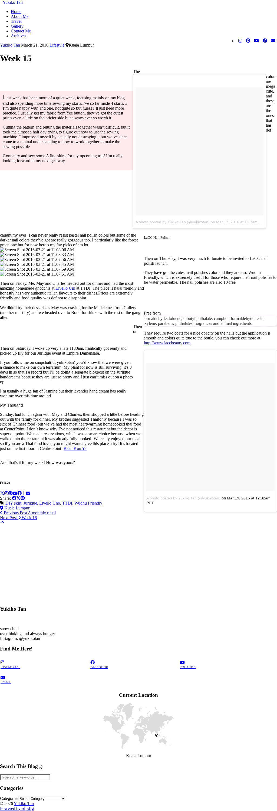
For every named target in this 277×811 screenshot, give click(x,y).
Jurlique (30, 503)
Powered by (17, 808)
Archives (18, 36)
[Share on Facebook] (14, 498)
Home (16, 11)
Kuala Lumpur (16, 508)
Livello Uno (49, 503)
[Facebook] (265, 40)
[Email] (273, 40)
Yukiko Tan (13, 2)
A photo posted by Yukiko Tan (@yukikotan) (173, 222)
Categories (9, 798)
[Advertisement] (138, 563)
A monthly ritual (29, 513)
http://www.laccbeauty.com (167, 343)
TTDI (67, 503)
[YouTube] (256, 40)
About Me (19, 16)
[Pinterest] (248, 40)
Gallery (17, 26)
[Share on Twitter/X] (18, 498)
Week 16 (18, 517)
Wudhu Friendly (88, 503)
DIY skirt (13, 503)
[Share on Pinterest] (23, 498)
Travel (16, 21)
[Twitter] (2, 493)
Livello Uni (64, 288)
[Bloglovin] (24, 493)
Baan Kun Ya (75, 448)
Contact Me (21, 31)
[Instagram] (240, 40)
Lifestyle (57, 45)
